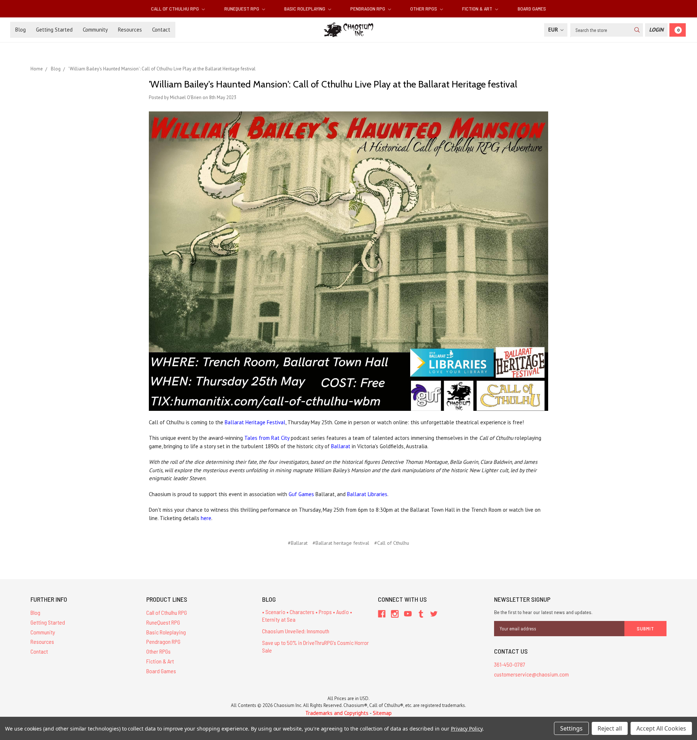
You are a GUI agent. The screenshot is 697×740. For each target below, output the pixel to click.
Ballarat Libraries (367, 494)
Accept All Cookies (661, 728)
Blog (20, 29)
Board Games (532, 8)
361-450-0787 (509, 664)
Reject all (610, 728)
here (206, 518)
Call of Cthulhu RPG (175, 8)
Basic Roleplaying (305, 8)
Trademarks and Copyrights (336, 713)
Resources (130, 29)
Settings (571, 728)
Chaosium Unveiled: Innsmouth (295, 630)
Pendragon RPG (368, 8)
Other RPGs (424, 8)
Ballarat (340, 446)
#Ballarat (297, 543)
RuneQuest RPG (242, 8)
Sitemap (382, 713)
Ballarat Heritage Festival (255, 422)
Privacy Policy (466, 728)
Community (95, 29)
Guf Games (301, 494)
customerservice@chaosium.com (531, 674)
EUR (553, 29)
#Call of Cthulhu (391, 543)
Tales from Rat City (266, 437)
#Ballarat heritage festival (341, 543)
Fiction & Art (477, 8)
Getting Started (54, 29)
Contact (161, 29)
